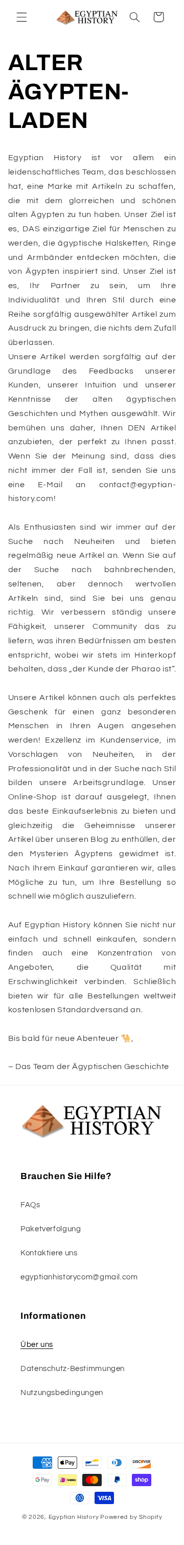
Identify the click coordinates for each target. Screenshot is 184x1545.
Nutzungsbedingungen (61, 1393)
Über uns (36, 1344)
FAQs (30, 1205)
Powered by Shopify (131, 1517)
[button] (21, 17)
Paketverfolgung (50, 1229)
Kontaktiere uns (48, 1253)
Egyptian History (74, 1517)
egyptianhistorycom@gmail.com (79, 1277)
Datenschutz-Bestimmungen (72, 1369)
